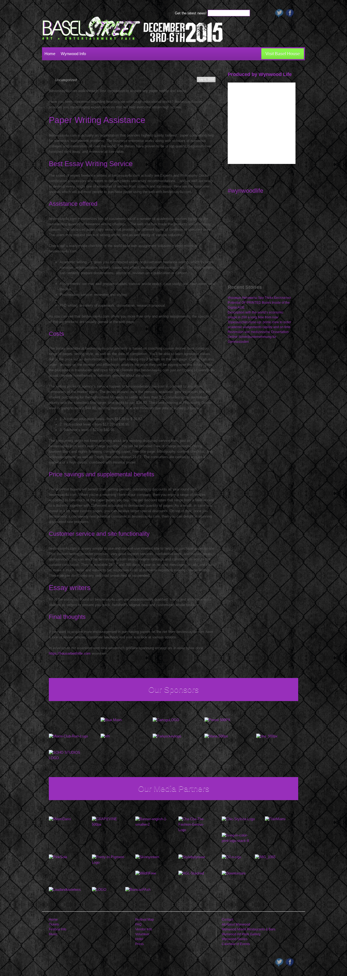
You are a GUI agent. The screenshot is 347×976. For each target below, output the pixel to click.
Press (139, 944)
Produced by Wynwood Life (260, 74)
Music (53, 934)
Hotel (139, 939)
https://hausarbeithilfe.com (70, 653)
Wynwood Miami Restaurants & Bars (248, 929)
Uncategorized (66, 80)
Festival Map (144, 919)
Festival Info (57, 929)
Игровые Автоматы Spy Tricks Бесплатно (259, 298)
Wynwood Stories (235, 939)
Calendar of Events (236, 944)
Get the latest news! (191, 13)
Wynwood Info (73, 53)
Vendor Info (143, 929)
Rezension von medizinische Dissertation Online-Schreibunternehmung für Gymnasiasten (258, 337)
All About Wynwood (236, 924)
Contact (227, 919)
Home (49, 53)
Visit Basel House (282, 53)
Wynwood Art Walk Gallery (241, 934)
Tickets (54, 924)
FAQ (138, 924)
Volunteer (142, 934)
